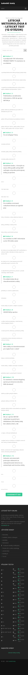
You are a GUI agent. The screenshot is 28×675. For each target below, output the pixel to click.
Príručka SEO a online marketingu (10, 548)
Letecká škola (5, 551)
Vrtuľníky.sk (5, 553)
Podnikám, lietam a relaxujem (9, 537)
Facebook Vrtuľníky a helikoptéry (11, 545)
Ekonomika (5, 534)
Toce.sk (4, 556)
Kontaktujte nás (5, 525)
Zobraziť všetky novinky (14, 652)
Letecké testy (12, 661)
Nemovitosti (5, 543)
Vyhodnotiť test (14, 494)
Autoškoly (4, 540)
